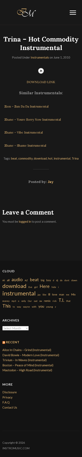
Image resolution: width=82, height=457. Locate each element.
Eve (30, 287)
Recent (13, 342)
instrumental (62, 158)
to (14, 306)
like (44, 294)
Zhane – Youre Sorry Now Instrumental (32, 119)
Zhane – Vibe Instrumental (23, 132)
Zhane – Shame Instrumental (25, 145)
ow (40, 301)
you (41, 306)
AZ (26, 280)
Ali (3, 280)
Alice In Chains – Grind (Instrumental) (26, 350)
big (42, 280)
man (61, 294)
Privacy (7, 397)
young (49, 306)
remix (47, 300)
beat (14, 158)
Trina (75, 158)
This (6, 306)
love (54, 294)
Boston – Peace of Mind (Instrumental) (27, 365)
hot (50, 158)
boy (48, 280)
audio (17, 279)
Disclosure (9, 392)
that (68, 300)
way (19, 306)
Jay (51, 181)
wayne (26, 306)
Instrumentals (40, 57)
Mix (73, 294)
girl (36, 287)
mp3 (14, 301)
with (34, 306)
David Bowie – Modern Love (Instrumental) (30, 355)
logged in (25, 221)
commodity (25, 158)
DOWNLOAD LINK (41, 82)
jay (39, 294)
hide (54, 287)
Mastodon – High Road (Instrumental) (27, 370)
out (35, 300)
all (8, 280)
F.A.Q (6, 402)
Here (45, 286)
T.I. (61, 300)
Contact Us (9, 407)
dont (66, 280)
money (6, 301)
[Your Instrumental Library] (25, 12)
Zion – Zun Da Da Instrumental (26, 106)
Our (30, 301)
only (23, 300)
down (74, 280)
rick (55, 301)
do (61, 280)
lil (49, 294)
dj (57, 280)
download (40, 158)
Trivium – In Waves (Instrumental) (24, 360)
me (67, 294)
